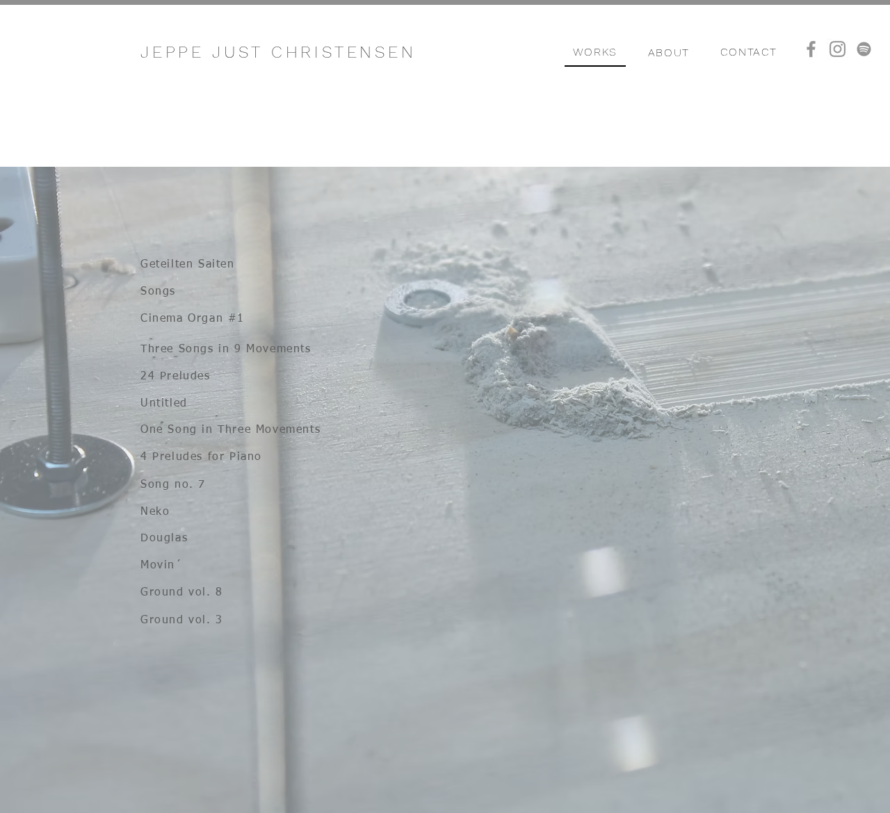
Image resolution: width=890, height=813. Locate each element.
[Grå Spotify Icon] (864, 49)
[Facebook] (811, 49)
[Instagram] (837, 49)
